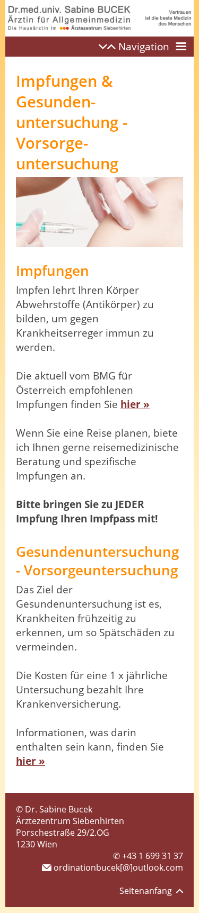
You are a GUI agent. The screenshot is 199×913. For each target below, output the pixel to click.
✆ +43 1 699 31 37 (148, 856)
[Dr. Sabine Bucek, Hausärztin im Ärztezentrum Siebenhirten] (99, 33)
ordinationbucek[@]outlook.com (117, 867)
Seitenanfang (147, 891)
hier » (135, 404)
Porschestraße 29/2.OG (62, 832)
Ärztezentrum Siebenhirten (70, 821)
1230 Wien (36, 844)
